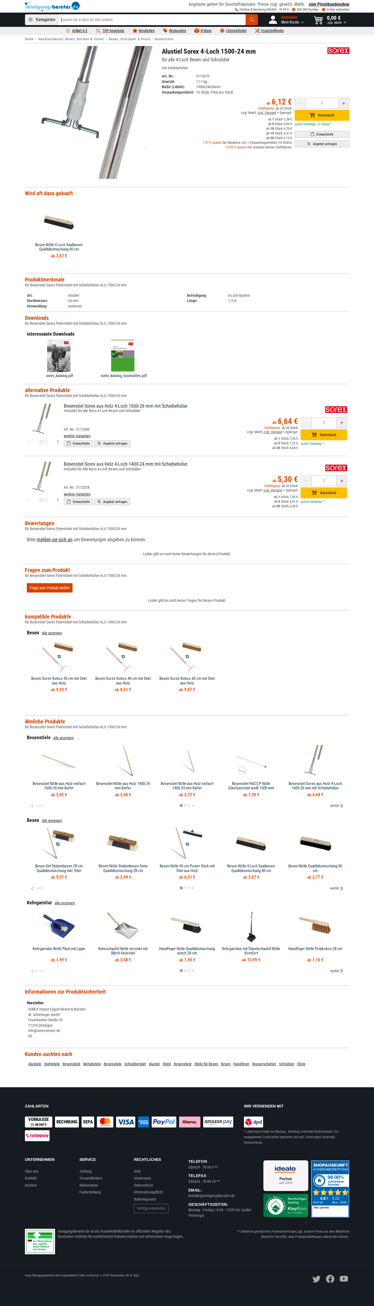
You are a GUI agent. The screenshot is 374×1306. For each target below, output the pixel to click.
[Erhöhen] (343, 103)
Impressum (142, 1178)
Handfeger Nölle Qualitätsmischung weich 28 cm (187, 951)
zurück (39, 805)
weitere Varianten (77, 436)
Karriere (31, 1185)
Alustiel (154, 1064)
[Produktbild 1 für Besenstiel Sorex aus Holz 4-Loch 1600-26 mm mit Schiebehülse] (41, 442)
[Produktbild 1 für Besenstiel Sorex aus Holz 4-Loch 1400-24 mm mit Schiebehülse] (41, 500)
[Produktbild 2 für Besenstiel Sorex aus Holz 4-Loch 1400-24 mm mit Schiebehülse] (45, 500)
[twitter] (316, 1278)
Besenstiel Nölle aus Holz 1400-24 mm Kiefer (123, 786)
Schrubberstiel (135, 1064)
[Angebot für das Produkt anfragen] (322, 143)
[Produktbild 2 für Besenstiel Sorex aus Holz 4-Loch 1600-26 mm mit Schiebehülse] (45, 442)
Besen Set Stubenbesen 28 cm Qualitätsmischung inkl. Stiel (59, 868)
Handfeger (241, 1064)
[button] (286, 19)
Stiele (167, 1064)
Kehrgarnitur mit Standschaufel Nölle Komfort (251, 951)
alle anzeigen (52, 633)
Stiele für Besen (206, 1064)
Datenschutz (143, 1185)
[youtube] (343, 1278)
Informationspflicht (148, 1192)
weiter (335, 805)
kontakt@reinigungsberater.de (211, 1195)
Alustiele (34, 1064)
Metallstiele (92, 1064)
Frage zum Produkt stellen (50, 588)
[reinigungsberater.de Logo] (52, 6)
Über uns (32, 1171)
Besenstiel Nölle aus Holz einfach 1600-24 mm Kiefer (59, 786)
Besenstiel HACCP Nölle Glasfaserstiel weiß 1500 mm (251, 786)
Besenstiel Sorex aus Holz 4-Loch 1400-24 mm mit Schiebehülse (125, 464)
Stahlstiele (52, 1064)
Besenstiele (164, 39)
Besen (226, 1064)
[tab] (181, 805)
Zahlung (85, 1171)
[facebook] (330, 1278)
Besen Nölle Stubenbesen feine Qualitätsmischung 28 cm (123, 868)
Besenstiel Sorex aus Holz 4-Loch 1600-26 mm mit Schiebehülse (125, 406)
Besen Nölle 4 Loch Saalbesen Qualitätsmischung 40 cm (59, 247)
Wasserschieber (264, 1064)
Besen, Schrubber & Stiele (129, 39)
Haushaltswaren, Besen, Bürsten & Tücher (71, 39)
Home (29, 39)
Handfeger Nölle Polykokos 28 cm (315, 948)
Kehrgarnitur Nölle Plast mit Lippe (59, 948)
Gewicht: (168, 81)
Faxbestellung (90, 1192)
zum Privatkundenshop (329, 4)
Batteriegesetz (145, 1199)
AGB (137, 1171)
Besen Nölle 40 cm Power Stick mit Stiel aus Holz (187, 868)
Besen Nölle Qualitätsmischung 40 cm (315, 868)
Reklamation (89, 1185)
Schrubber (286, 1064)
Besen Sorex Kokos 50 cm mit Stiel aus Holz (59, 681)
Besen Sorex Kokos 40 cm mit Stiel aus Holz (123, 681)
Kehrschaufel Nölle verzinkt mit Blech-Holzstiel (123, 951)
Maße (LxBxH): (173, 87)
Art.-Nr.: (168, 76)
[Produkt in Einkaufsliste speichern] (322, 134)
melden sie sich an (55, 539)
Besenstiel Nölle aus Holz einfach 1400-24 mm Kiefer (187, 786)
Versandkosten (90, 1178)
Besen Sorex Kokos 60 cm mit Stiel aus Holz (187, 681)
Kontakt (31, 1178)
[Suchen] (252, 19)
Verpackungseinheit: (178, 92)
